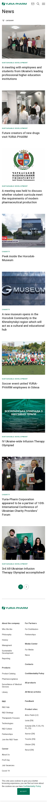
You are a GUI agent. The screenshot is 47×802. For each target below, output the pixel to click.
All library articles (33, 692)
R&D (4, 701)
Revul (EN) (29, 750)
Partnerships (7, 734)
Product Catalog (8, 673)
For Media (29, 650)
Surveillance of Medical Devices (12, 685)
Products (6, 668)
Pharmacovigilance (10, 679)
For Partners (31, 623)
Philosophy (6, 634)
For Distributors (31, 629)
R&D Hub (6, 707)
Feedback (29, 701)
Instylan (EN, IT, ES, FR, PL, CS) (34, 727)
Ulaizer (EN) (30, 744)
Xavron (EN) (30, 734)
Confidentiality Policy (32, 786)
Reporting (6, 658)
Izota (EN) (29, 720)
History (5, 640)
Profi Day (6, 760)
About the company (11, 623)
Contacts (29, 664)
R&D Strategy (7, 712)
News (27, 655)
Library (5, 692)
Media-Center (31, 644)
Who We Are (7, 629)
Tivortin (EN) (30, 739)
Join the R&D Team (10, 739)
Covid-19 (6, 771)
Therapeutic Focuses (11, 718)
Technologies (7, 723)
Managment (7, 645)
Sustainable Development (7, 652)
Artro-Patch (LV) (31, 715)
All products (30, 683)
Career (5, 749)
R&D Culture (7, 729)
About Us (6, 755)
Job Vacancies (8, 765)
